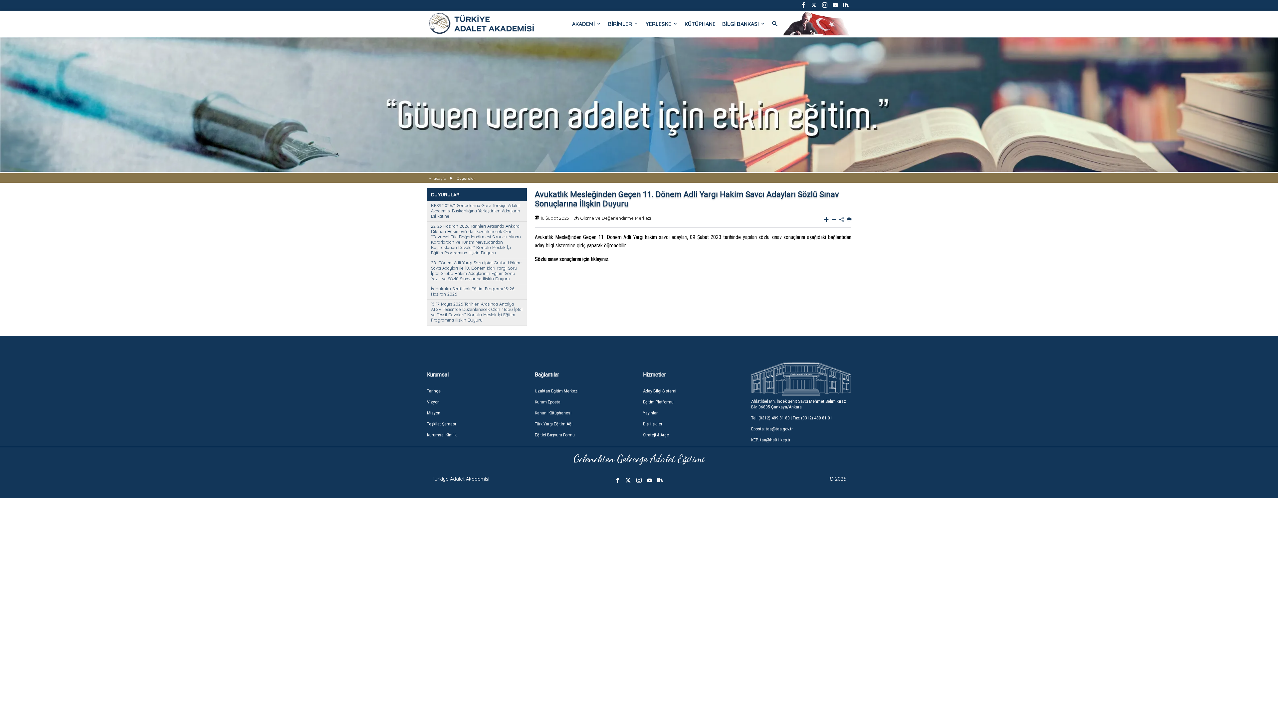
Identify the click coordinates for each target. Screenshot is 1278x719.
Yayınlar (650, 413)
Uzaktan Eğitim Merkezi (556, 391)
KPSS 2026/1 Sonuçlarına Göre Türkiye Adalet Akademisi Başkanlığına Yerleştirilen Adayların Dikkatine (475, 211)
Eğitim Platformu (658, 402)
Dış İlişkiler (652, 424)
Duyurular (466, 178)
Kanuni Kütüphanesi (553, 413)
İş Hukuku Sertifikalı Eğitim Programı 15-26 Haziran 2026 (472, 291)
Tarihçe (434, 391)
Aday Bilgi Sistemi (659, 391)
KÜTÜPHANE (700, 24)
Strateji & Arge (656, 435)
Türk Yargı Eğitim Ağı (553, 424)
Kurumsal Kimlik (442, 435)
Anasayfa (437, 178)
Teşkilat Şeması (441, 424)
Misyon (433, 413)
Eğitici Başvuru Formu (555, 435)
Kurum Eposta (547, 402)
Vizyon (433, 402)
